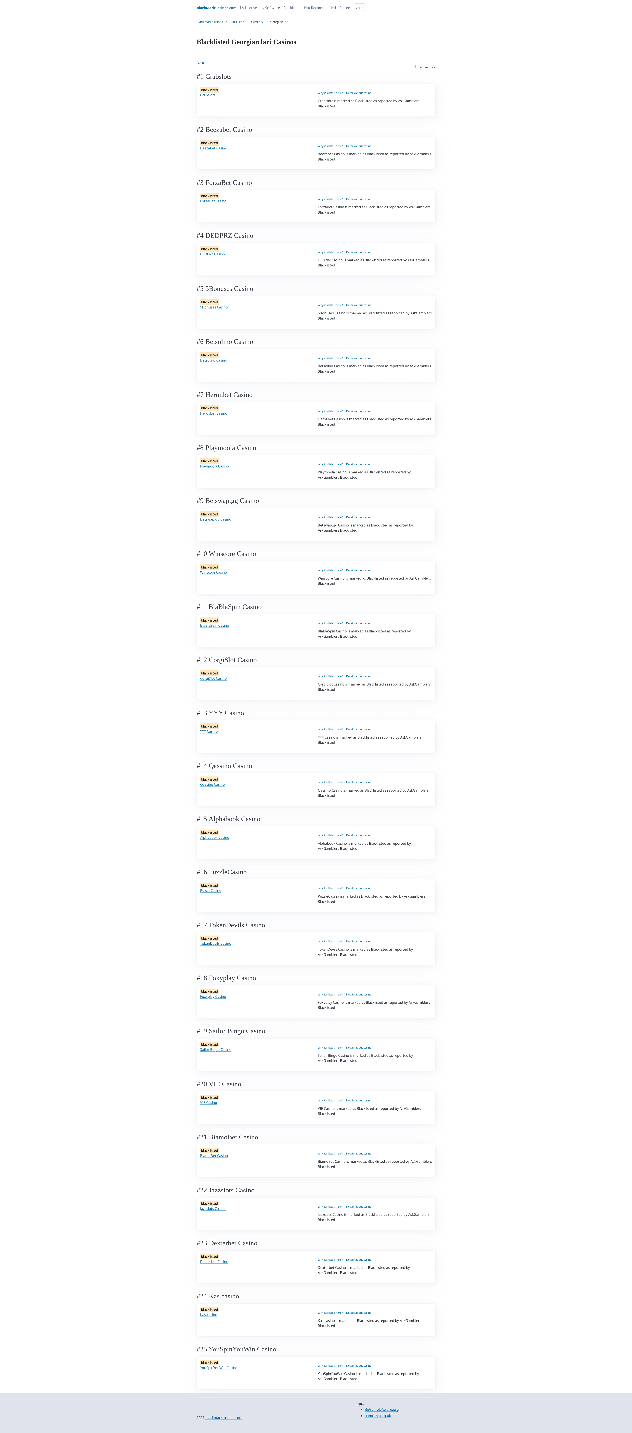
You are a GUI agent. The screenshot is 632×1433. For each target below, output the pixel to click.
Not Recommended (320, 7)
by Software (270, 7)
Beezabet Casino (213, 148)
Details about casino (358, 93)
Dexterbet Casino (214, 1261)
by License (248, 7)
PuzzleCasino (210, 890)
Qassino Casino (212, 784)
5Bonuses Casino (214, 307)
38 (433, 66)
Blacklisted (292, 7)
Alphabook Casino (214, 837)
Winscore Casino (213, 572)
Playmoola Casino (214, 466)
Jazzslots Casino (213, 1208)
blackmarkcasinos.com (223, 1417)
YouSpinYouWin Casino (218, 1367)
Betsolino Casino (213, 360)
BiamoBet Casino (214, 1155)
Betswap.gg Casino (215, 519)
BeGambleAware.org (382, 1409)
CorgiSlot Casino (213, 678)
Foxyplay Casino (213, 996)
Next (200, 62)
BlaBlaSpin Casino (214, 625)
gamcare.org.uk (378, 1415)
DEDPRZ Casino (212, 254)
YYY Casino (209, 731)
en (358, 7)
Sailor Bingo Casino (215, 1049)
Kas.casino (208, 1314)
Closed (344, 7)
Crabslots (207, 95)
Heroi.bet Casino (213, 413)
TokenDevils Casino (215, 943)
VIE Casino (208, 1102)
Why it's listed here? (330, 93)
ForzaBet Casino (213, 201)
